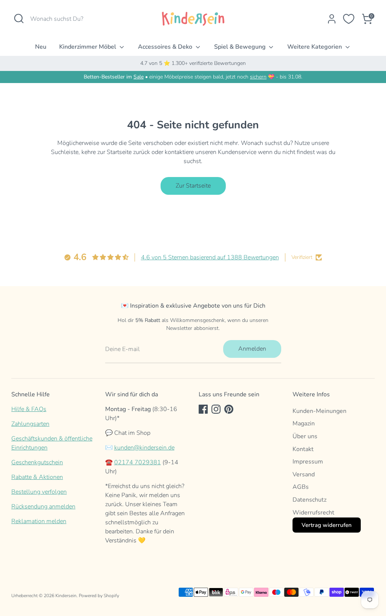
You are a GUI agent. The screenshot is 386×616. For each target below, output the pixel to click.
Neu (40, 47)
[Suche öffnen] (18, 18)
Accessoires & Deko (166, 47)
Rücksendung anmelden (43, 506)
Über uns (305, 436)
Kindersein (66, 596)
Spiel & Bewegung (240, 47)
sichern (258, 76)
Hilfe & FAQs (28, 409)
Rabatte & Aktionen (37, 477)
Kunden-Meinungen (319, 411)
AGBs (301, 487)
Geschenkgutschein (37, 462)
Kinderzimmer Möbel (88, 47)
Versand (304, 474)
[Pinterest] (228, 409)
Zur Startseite (193, 186)
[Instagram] (216, 409)
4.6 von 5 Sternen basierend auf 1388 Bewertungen (210, 257)
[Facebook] (203, 409)
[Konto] (331, 18)
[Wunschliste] (348, 19)
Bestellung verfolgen (39, 492)
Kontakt (303, 449)
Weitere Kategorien (315, 47)
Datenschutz (309, 500)
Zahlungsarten (30, 424)
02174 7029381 (137, 462)
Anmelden (252, 349)
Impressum (308, 461)
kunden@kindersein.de (144, 448)
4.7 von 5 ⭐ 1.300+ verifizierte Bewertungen (193, 63)
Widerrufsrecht (313, 512)
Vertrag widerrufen (327, 525)
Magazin (304, 423)
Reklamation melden (38, 521)
